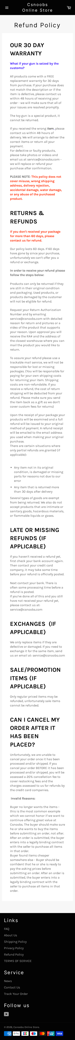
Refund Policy (14, 954)
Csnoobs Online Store (37, 7)
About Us (10, 935)
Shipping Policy (15, 942)
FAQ (6, 929)
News (8, 981)
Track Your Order (16, 994)
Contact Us (12, 987)
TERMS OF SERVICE (18, 961)
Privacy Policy (14, 948)
